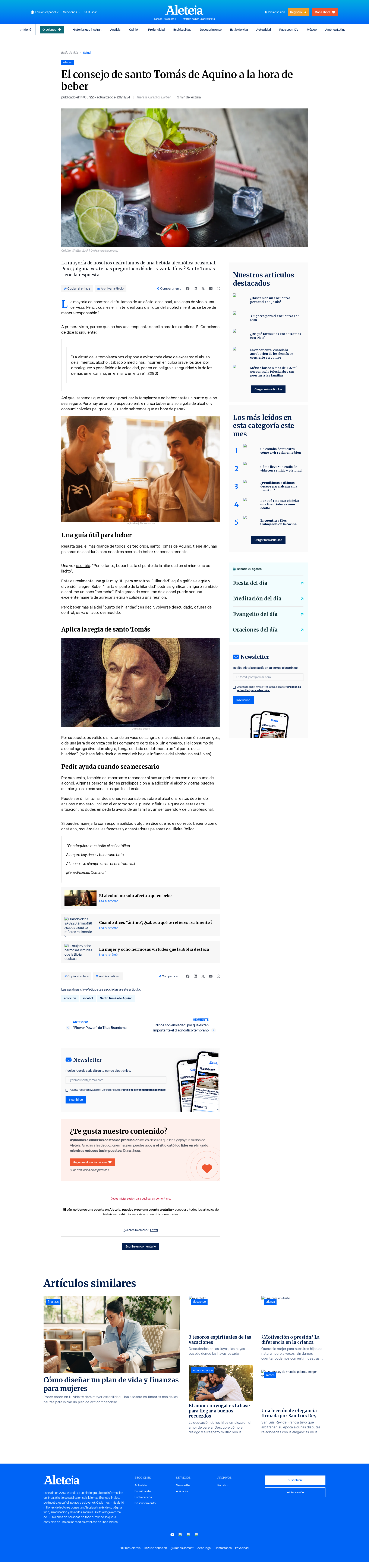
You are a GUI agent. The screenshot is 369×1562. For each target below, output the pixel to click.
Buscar (92, 12)
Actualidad (263, 29)
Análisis (115, 29)
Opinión (134, 29)
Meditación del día (257, 598)
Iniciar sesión (276, 12)
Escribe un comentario (141, 1246)
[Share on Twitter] (203, 288)
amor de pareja (203, 1370)
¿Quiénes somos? (182, 1548)
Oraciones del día (255, 629)
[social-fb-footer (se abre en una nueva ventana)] (180, 1534)
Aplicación (182, 1491)
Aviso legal (204, 1548)
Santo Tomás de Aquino (116, 998)
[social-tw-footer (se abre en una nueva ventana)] (188, 1534)
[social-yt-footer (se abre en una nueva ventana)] (172, 1534)
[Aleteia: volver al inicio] (184, 9)
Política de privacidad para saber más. (143, 1090)
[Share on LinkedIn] (195, 288)
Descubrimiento (211, 29)
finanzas (53, 1302)
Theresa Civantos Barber (153, 97)
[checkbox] (67, 1090)
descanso (199, 1302)
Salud (87, 52)
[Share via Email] (210, 288)
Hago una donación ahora (90, 1162)
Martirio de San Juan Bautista (199, 19)
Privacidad (242, 1548)
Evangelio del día (255, 614)
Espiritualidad (182, 29)
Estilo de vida (239, 29)
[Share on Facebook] (187, 288)
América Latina (335, 29)
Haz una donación (155, 1548)
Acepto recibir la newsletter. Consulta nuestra (118, 1090)
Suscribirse (295, 1480)
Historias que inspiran (87, 29)
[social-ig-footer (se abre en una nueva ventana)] (197, 1534)
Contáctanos (223, 1548)
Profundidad (156, 29)
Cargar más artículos (268, 389)
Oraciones (49, 29)
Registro (296, 12)
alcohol (88, 998)
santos (270, 1375)
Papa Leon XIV (288, 29)
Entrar (154, 1230)
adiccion (70, 998)
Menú (27, 29)
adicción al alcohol (171, 783)
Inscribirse (76, 1100)
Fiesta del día (250, 583)
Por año (222, 1485)
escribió (83, 565)
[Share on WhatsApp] (218, 288)
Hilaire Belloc (183, 828)
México (312, 29)
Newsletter (183, 1485)
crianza (270, 1302)
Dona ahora (322, 12)
